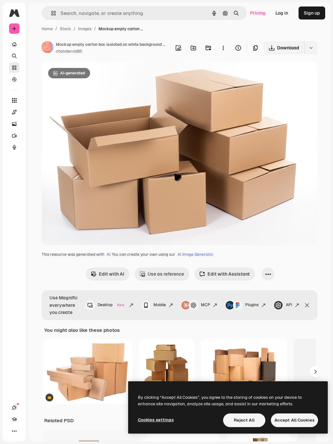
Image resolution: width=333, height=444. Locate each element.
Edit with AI (111, 274)
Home (47, 29)
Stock (65, 29)
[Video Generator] (14, 135)
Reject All (244, 420)
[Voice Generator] (14, 147)
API (289, 304)
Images (84, 29)
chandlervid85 (69, 51)
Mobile (159, 304)
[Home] (14, 44)
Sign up (312, 13)
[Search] (14, 56)
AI (108, 254)
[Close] (307, 305)
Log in (281, 13)
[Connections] (14, 407)
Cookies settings (156, 420)
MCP (205, 304)
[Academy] (14, 419)
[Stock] (14, 67)
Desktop (111, 304)
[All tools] (14, 100)
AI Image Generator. (196, 254)
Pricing (258, 13)
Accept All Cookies (294, 420)
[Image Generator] (14, 124)
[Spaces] (14, 112)
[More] (14, 431)
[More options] (223, 47)
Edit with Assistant (228, 274)
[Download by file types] (310, 47)
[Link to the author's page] (47, 48)
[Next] (315, 371)
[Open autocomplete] (51, 13)
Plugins (252, 304)
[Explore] (14, 79)
